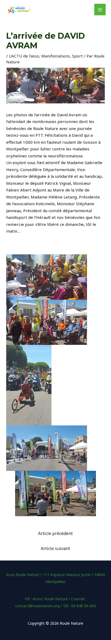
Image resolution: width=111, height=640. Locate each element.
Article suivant (55, 548)
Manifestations (55, 56)
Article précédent (55, 533)
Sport (77, 56)
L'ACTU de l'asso (24, 56)
